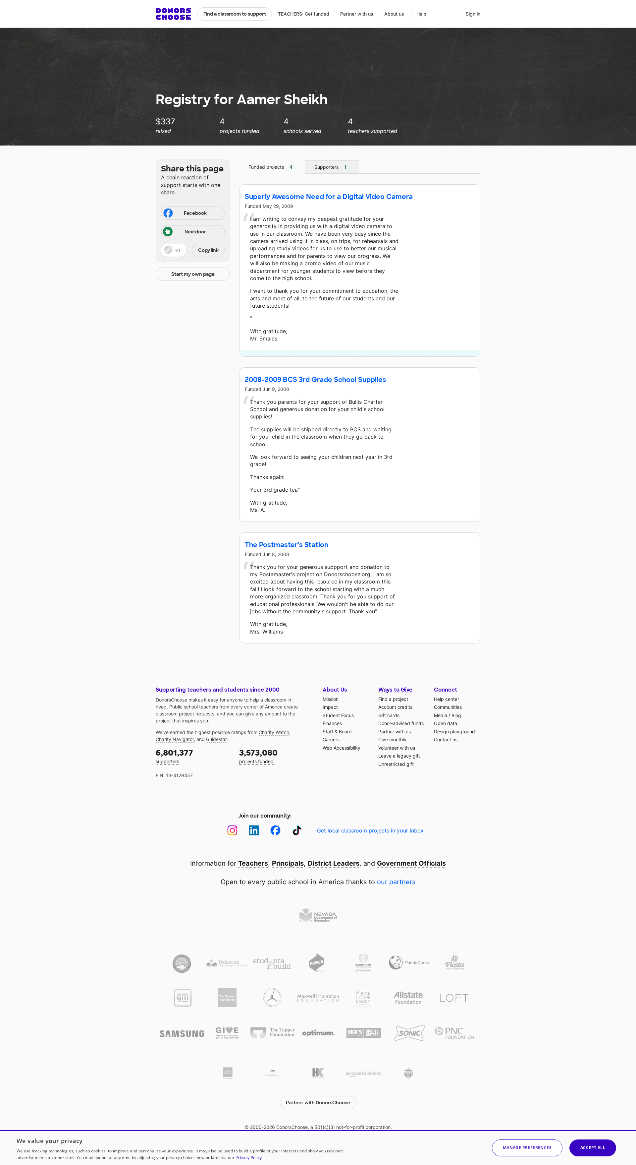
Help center (446, 699)
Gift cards (388, 715)
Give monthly (392, 739)
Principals (288, 863)
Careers (331, 739)
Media (440, 715)
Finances (332, 723)
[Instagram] (232, 830)
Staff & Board (337, 731)
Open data (445, 723)
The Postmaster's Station (286, 544)
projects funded (258, 756)
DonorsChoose (173, 14)
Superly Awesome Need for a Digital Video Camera (329, 196)
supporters (174, 756)
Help (421, 14)
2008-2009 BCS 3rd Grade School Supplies (315, 379)
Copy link (208, 250)
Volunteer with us (396, 748)
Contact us (445, 739)
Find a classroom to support (234, 14)
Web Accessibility (341, 748)
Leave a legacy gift (399, 756)
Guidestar (216, 739)
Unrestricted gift (396, 764)
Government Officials (411, 863)
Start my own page (193, 274)
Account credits (395, 707)
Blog (456, 715)
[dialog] (318, 1147)
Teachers (253, 863)
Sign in (473, 14)
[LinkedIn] (253, 830)
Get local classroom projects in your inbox (370, 830)
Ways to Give (395, 689)
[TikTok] (297, 830)
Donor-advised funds (401, 723)
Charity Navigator (175, 739)
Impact (330, 707)
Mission (331, 699)
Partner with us (356, 14)
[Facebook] (275, 830)
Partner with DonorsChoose (318, 1103)
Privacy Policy (249, 1157)
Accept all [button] (592, 1147)
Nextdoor (195, 232)
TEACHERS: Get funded (303, 14)
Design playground (454, 731)
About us (394, 14)
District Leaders (333, 863)
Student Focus (338, 715)
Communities (448, 707)
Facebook (195, 213)
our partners (396, 882)
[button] (193, 250)
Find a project (393, 699)
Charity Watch (274, 732)
